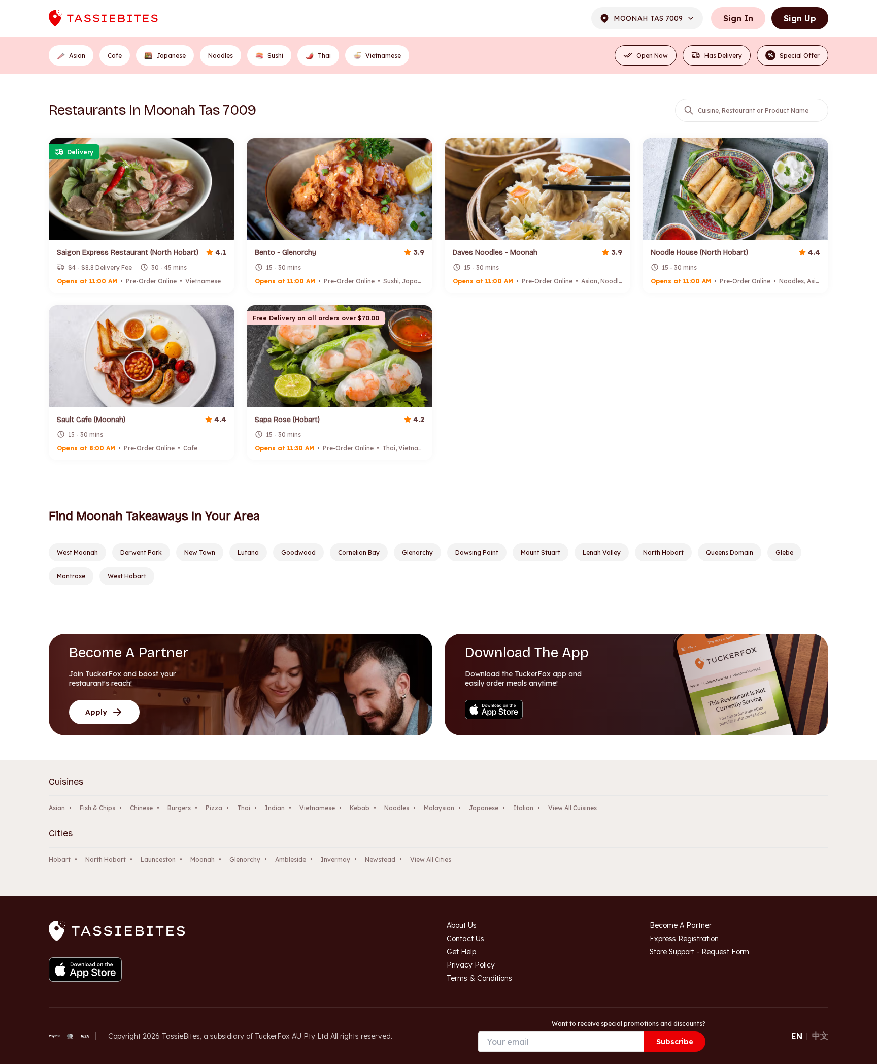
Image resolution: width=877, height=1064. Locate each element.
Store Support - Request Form (699, 951)
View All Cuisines (572, 808)
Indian (275, 808)
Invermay (335, 859)
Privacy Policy (471, 965)
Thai (243, 808)
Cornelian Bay (359, 552)
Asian (57, 808)
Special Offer (794, 55)
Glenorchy (417, 552)
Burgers (179, 808)
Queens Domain (729, 552)
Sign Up (800, 18)
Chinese (141, 808)
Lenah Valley (602, 552)
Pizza (214, 808)
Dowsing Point (476, 552)
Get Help (461, 951)
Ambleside (290, 859)
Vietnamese (317, 808)
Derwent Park (141, 552)
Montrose (71, 576)
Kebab (359, 808)
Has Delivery (723, 55)
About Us (462, 925)
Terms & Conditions (479, 978)
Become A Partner (681, 925)
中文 (820, 1035)
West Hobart (127, 576)
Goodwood (298, 552)
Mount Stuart (540, 552)
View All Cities (430, 859)
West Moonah (77, 552)
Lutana (248, 552)
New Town (199, 552)
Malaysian (439, 808)
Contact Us (465, 938)
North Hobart (663, 552)
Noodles (396, 808)
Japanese (483, 808)
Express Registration (684, 938)
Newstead (380, 859)
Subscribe (674, 1041)
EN (796, 1036)
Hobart (60, 859)
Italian (523, 808)
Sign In (738, 18)
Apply (96, 712)
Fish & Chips (97, 808)
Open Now (652, 55)
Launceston (158, 859)
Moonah (202, 859)
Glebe (784, 552)
